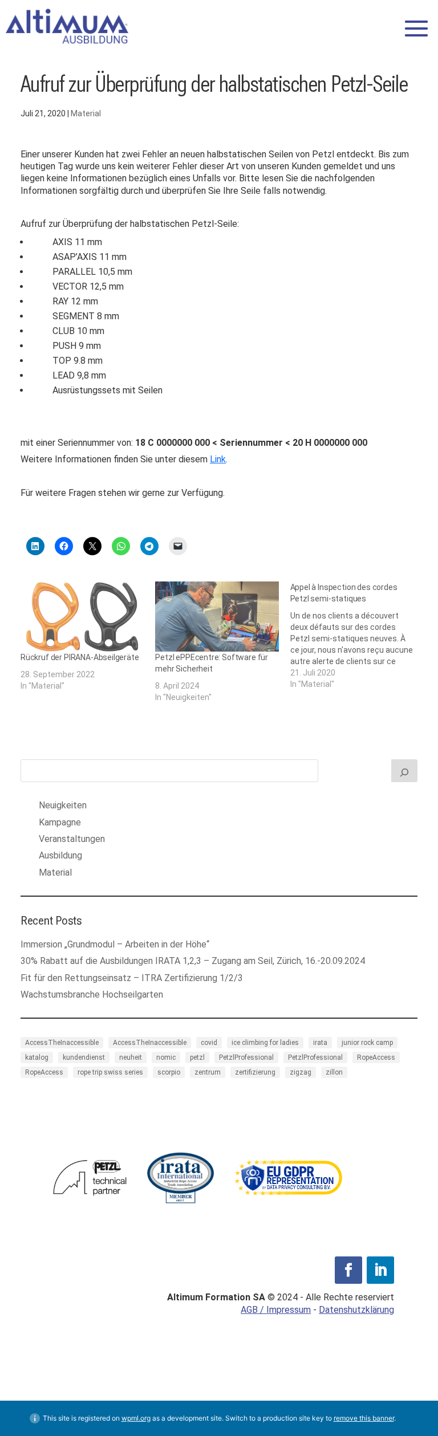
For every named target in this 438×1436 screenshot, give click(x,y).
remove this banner (364, 1418)
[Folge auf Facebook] (348, 1270)
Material (86, 113)
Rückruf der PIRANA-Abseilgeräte (80, 657)
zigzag (300, 1072)
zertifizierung (255, 1072)
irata (320, 1043)
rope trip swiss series (110, 1072)
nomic (166, 1057)
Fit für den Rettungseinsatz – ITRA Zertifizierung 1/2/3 (134, 978)
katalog (36, 1057)
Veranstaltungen (72, 838)
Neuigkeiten (63, 805)
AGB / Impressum (276, 1309)
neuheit (130, 1057)
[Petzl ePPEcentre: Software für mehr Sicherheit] (216, 616)
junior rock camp (367, 1043)
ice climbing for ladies (265, 1043)
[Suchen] (404, 770)
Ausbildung (60, 855)
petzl (197, 1057)
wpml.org (136, 1418)
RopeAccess (376, 1057)
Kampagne (60, 822)
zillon (334, 1072)
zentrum (207, 1072)
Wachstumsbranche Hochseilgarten (93, 994)
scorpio (168, 1072)
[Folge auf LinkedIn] (380, 1270)
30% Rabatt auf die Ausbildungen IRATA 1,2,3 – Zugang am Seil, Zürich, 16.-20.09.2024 (193, 960)
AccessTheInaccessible (62, 1043)
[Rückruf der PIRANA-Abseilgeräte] (82, 616)
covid (209, 1043)
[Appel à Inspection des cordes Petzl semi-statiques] (357, 635)
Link (218, 459)
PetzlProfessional (246, 1057)
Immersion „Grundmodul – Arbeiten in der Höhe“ (115, 944)
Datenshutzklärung (356, 1309)
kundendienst (84, 1057)
